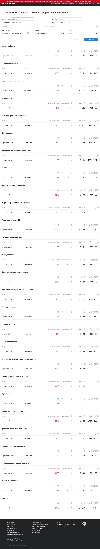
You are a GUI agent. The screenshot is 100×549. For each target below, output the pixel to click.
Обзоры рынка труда (68, 3)
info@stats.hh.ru (66, 526)
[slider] (31, 24)
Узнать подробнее (86, 1)
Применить (91, 39)
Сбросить (75, 39)
